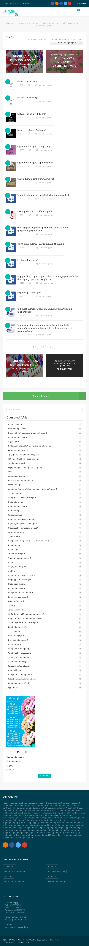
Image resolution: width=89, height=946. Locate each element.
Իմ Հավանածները (56, 881)
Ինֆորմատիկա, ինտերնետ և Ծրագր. (25, 468)
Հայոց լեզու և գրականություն (22, 498)
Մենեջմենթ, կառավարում (20, 675)
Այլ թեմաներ (13, 688)
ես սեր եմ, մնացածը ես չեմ (31, 130)
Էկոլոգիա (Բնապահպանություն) (23, 455)
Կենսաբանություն (16, 476)
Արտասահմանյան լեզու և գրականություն (27, 433)
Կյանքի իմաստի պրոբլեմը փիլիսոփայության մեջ (44, 195)
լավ (11, 766)
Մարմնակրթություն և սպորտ (22, 519)
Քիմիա (11, 562)
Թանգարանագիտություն (20, 558)
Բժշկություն (13, 442)
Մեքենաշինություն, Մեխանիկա (22, 524)
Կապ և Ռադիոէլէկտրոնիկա (21, 480)
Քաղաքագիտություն (17, 567)
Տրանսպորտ (14, 545)
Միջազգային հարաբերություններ (24, 528)
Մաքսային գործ (15, 670)
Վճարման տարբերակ (14, 871)
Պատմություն (14, 537)
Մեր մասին (9, 866)
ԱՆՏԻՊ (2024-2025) (27, 81)
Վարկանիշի (44, 39)
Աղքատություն (14, 644)
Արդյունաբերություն (17, 437)
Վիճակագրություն (16, 588)
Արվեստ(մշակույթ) (16, 424)
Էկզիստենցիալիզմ (27, 260)
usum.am (14, 942)
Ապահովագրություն (17, 627)
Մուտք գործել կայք (56, 871)
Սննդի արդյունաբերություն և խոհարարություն (30, 541)
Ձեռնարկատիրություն (18, 662)
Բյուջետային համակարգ (19, 653)
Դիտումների (77, 39)
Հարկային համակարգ (18, 657)
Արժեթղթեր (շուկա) (17, 584)
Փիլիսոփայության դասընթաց (33, 146)
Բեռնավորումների (60, 39)
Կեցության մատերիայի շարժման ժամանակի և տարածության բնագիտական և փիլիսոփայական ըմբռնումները (44, 328)
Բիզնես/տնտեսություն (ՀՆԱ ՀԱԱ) (23, 575)
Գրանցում (52, 866)
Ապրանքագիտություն (18, 597)
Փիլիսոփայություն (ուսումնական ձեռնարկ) (40, 244)
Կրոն (10, 472)
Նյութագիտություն (16, 532)
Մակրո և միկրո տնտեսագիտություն (25, 618)
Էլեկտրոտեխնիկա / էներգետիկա (24, 459)
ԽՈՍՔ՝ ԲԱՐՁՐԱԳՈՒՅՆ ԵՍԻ (31, 114)
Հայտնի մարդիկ (15, 493)
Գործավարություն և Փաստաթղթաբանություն (29, 446)
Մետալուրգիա (14, 511)
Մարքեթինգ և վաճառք (18, 666)
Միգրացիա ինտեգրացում (20, 580)
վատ (11, 770)
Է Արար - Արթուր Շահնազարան (34, 211)
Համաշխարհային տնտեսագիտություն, (26, 614)
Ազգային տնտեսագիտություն (22, 679)
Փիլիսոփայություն (43, 85)
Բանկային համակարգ (18, 649)
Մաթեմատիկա (15, 515)
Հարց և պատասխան (14, 881)
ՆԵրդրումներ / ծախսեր (19, 610)
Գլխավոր (10, 23)
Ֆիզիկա (11, 571)
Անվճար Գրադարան (28, 23)
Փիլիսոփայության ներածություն (35, 162)
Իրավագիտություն (16, 463)
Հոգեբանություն (15, 502)
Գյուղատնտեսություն (18, 450)
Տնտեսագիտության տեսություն (23, 623)
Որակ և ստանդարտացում (20, 593)
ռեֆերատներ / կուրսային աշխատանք (60, 23)
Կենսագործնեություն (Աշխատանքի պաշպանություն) (33, 489)
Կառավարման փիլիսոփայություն (35, 179)
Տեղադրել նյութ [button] (40, 396)
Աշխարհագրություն (17, 429)
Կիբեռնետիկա (15, 485)
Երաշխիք (8, 876)
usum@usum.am (27, 3)
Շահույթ (11, 606)
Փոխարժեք (81, 3)
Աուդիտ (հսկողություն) (18, 640)
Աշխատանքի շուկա (17, 601)
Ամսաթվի (32, 39)
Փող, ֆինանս (14, 631)
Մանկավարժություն (17, 506)
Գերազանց (14, 761)
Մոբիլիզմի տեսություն (29, 292)
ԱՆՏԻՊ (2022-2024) (27, 97)
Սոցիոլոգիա (13, 549)
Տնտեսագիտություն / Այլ (19, 683)
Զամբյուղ (52, 876)
